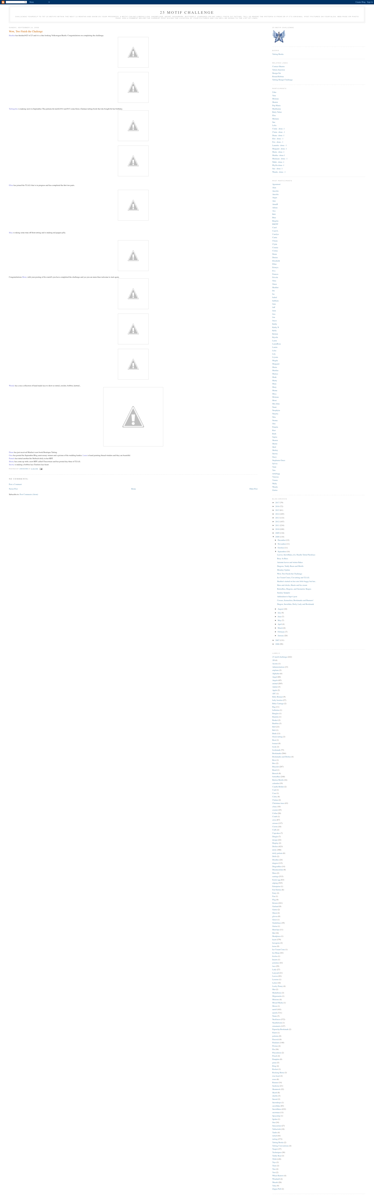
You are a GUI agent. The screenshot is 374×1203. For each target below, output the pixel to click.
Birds (274, 733)
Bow (274, 760)
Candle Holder (278, 786)
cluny (274, 806)
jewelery (275, 962)
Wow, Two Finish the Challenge (289, 573)
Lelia (274, 125)
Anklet (275, 686)
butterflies (276, 776)
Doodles (275, 859)
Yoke (274, 1185)
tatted (274, 1135)
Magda (275, 360)
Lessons (275, 979)
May (280, 620)
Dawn (274, 254)
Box (274, 763)
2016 (277, 506)
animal (275, 683)
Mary (274, 383)
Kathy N (275, 327)
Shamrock (276, 1089)
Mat (274, 989)
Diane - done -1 (278, 135)
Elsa (274, 115)
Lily (274, 354)
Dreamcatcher (277, 869)
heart (274, 939)
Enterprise (276, 886)
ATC (274, 693)
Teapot (275, 1149)
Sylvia (274, 463)
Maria (274, 367)
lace (274, 966)
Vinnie (275, 480)
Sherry (274, 443)
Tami (274, 467)
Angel (274, 677)
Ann (274, 201)
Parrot (274, 1032)
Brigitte (275, 221)
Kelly (274, 330)
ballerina (275, 710)
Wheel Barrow (278, 1175)
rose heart (276, 1076)
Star (273, 1122)
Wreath (275, 1182)
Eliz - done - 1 (277, 138)
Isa (273, 294)
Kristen (275, 334)
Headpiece (276, 936)
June (280, 616)
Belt (274, 730)
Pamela (275, 427)
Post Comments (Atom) (29, 494)
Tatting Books (278, 54)
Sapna (274, 437)
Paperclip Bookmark (280, 1029)
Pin (273, 1049)
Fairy (274, 893)
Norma (275, 420)
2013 (277, 517)
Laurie (274, 347)
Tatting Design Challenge (282, 79)
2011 (277, 525)
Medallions (276, 992)
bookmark (276, 750)
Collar (274, 813)
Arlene (275, 207)
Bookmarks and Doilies (281, 756)
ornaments (276, 1026)
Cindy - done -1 (278, 128)
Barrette (275, 716)
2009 (277, 533)
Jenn (274, 310)
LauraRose (276, 343)
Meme (274, 390)
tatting (275, 1139)
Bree (274, 217)
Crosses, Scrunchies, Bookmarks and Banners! (295, 600)
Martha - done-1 (278, 155)
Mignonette (277, 996)
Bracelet (275, 766)
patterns (275, 1036)
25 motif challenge (279, 657)
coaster (275, 810)
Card (274, 790)
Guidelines (276, 923)
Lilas (274, 350)
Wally (274, 483)
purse (274, 1062)
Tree (274, 1169)
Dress (274, 873)
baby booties (277, 700)
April (280, 624)
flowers (275, 903)
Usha (274, 92)
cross (274, 819)
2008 (277, 536)
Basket (275, 720)
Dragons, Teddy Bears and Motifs (290, 566)
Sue (273, 122)
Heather (275, 287)
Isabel (274, 297)
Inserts (274, 959)
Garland (275, 906)
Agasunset (276, 184)
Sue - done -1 (277, 168)
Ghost (274, 913)
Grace (274, 284)
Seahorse (275, 1085)
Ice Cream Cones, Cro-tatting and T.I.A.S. (293, 577)
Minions (275, 999)
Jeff (273, 307)
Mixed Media (277, 1002)
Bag (274, 706)
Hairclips (275, 929)
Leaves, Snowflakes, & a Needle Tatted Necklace (296, 554)
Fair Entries (276, 889)
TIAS (274, 1159)
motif (274, 1009)
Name (274, 1016)
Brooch (275, 773)
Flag (274, 899)
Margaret (275, 363)
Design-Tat (276, 73)
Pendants (275, 1042)
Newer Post (13, 488)
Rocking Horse (278, 1072)
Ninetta (275, 413)
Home (133, 488)
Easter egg (276, 879)
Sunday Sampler (283, 592)
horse (274, 946)
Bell (274, 726)
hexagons (276, 943)
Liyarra (275, 357)
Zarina (274, 490)
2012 (277, 521)
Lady (274, 969)
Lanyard (275, 972)
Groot (274, 919)
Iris (273, 290)
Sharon (275, 102)
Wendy (275, 487)
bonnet (275, 743)
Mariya (275, 373)
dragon (275, 863)
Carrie (274, 237)
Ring (274, 1066)
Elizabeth (276, 260)
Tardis (274, 1132)
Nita (274, 417)
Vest (274, 1172)
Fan (273, 896)
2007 (277, 640)
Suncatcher (276, 1125)
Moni (274, 400)
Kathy (274, 324)
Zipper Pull (276, 1189)
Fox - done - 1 (277, 142)
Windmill (276, 1179)
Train (274, 1165)
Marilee (275, 370)
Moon (274, 1006)
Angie (274, 197)
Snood (274, 1099)
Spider (274, 1119)
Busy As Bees (282, 558)
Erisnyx (275, 267)
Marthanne (276, 108)
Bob (274, 214)
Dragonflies (276, 866)
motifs (274, 1012)
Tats (274, 470)
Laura (274, 340)
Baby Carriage (278, 703)
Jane (274, 304)
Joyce (274, 320)
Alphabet (276, 673)
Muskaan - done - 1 (280, 158)
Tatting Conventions (280, 1145)
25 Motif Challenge (187, 12)
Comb (274, 816)
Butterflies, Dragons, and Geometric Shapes (294, 589)
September (282, 551)
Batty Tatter (277, 112)
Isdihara (275, 300)
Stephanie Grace (278, 460)
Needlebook (277, 1022)
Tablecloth (276, 1129)
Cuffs (274, 829)
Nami (274, 407)
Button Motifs (278, 780)
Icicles (274, 956)
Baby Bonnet (277, 696)
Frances (275, 274)
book (274, 746)
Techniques (276, 1152)
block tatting (277, 736)
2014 (277, 514)
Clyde (274, 244)
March (280, 628)
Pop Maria (276, 105)
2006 (277, 644)
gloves (275, 916)
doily (274, 849)
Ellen (274, 264)
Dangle (275, 836)
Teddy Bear (276, 1155)
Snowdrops (276, 1102)
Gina (274, 280)
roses (274, 1079)
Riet (274, 430)
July (280, 612)
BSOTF (275, 224)
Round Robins (278, 76)
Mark (274, 377)
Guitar (274, 926)
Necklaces (276, 1019)
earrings (275, 876)
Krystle (275, 337)
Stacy (274, 457)
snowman (276, 1112)
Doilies (275, 846)
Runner (275, 1082)
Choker (275, 800)
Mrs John (276, 403)
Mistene (275, 98)
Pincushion (276, 1052)
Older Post (253, 488)
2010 (277, 529)
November (282, 544)
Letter (274, 982)
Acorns (275, 663)
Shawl (274, 1092)
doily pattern (277, 853)
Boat (274, 740)
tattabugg (276, 473)
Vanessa (275, 476)
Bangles (275, 713)
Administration (278, 667)
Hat (273, 933)
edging (275, 883)
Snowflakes (276, 1109)
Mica (274, 393)
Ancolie (275, 191)
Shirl (274, 447)
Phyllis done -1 (278, 165)
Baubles (275, 723)
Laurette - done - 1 (279, 145)
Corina (275, 250)
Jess (273, 314)
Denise (275, 257)
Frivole (275, 277)
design (275, 839)
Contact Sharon (278, 66)
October (281, 547)
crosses (275, 823)
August (281, 609)
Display (275, 843)
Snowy (275, 453)
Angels (275, 680)
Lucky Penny (277, 986)
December (282, 540)
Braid (274, 770)
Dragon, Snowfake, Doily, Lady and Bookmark (295, 604)
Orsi (274, 423)
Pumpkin (275, 1059)
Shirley (275, 450)
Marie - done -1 (278, 152)
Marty (274, 380)
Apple (274, 690)
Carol (274, 227)
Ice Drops (276, 952)
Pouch (274, 1056)
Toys (274, 1162)
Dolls (274, 856)
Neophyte (276, 410)
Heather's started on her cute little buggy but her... (296, 581)
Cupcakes (276, 833)
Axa (274, 210)
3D (273, 660)
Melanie (275, 118)
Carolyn (275, 234)
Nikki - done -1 (278, 162)
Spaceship (276, 1115)
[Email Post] (41, 469)
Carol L (275, 230)
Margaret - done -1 (279, 148)
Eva (273, 270)
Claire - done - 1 (278, 132)
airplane (275, 670)
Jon (273, 317)
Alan (274, 187)
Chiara (275, 240)
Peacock (275, 1039)
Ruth (274, 433)
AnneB (275, 204)
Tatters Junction (278, 69)
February (281, 631)
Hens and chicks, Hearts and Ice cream (292, 585)
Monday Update (283, 570)
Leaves (275, 976)
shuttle (275, 1095)
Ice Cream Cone (278, 949)
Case (274, 793)
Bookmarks (276, 753)
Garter (274, 909)
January (281, 635)
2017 (277, 502)
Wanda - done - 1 (279, 172)
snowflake (276, 1105)
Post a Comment (15, 484)
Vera (274, 95)
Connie (275, 247)
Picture (275, 1046)
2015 (277, 510)
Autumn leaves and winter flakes (290, 562)
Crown (275, 826)
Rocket (275, 1069)
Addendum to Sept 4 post (287, 596)
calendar (275, 783)
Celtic (274, 796)
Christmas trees (278, 803)
